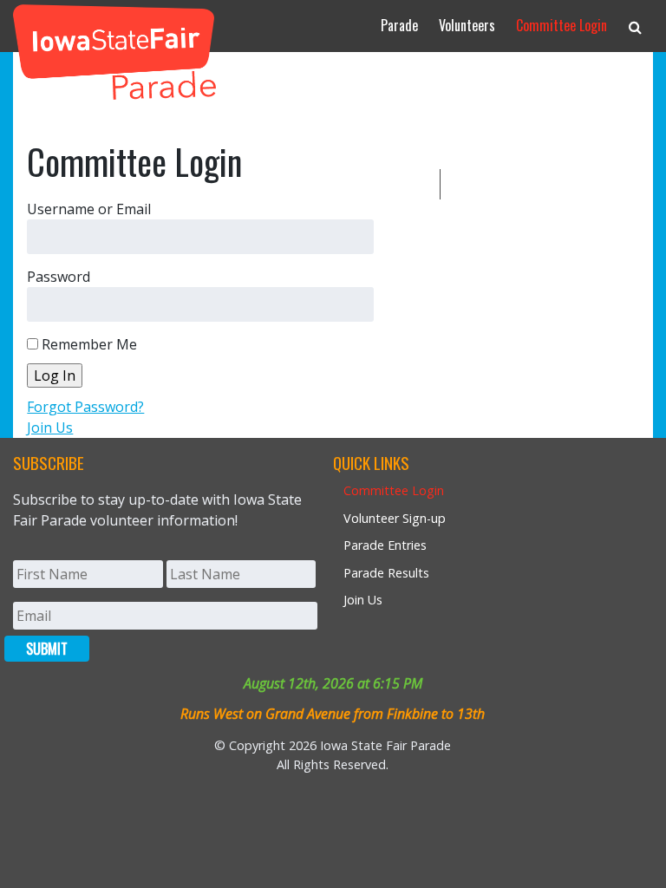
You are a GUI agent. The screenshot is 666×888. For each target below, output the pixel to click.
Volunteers (467, 25)
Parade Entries (385, 545)
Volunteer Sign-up (394, 518)
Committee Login (561, 25)
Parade (399, 25)
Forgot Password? (85, 406)
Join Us (50, 427)
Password (58, 276)
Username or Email (89, 209)
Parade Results (386, 573)
